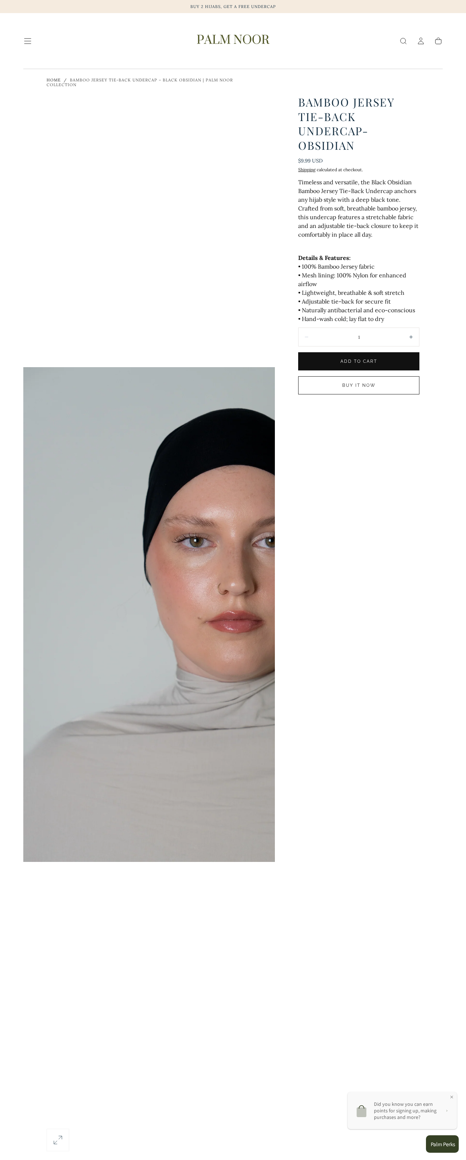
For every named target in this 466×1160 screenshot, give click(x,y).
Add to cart (358, 361)
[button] (27, 41)
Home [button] (54, 80)
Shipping (307, 169)
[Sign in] (420, 41)
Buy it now (359, 385)
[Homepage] (233, 41)
